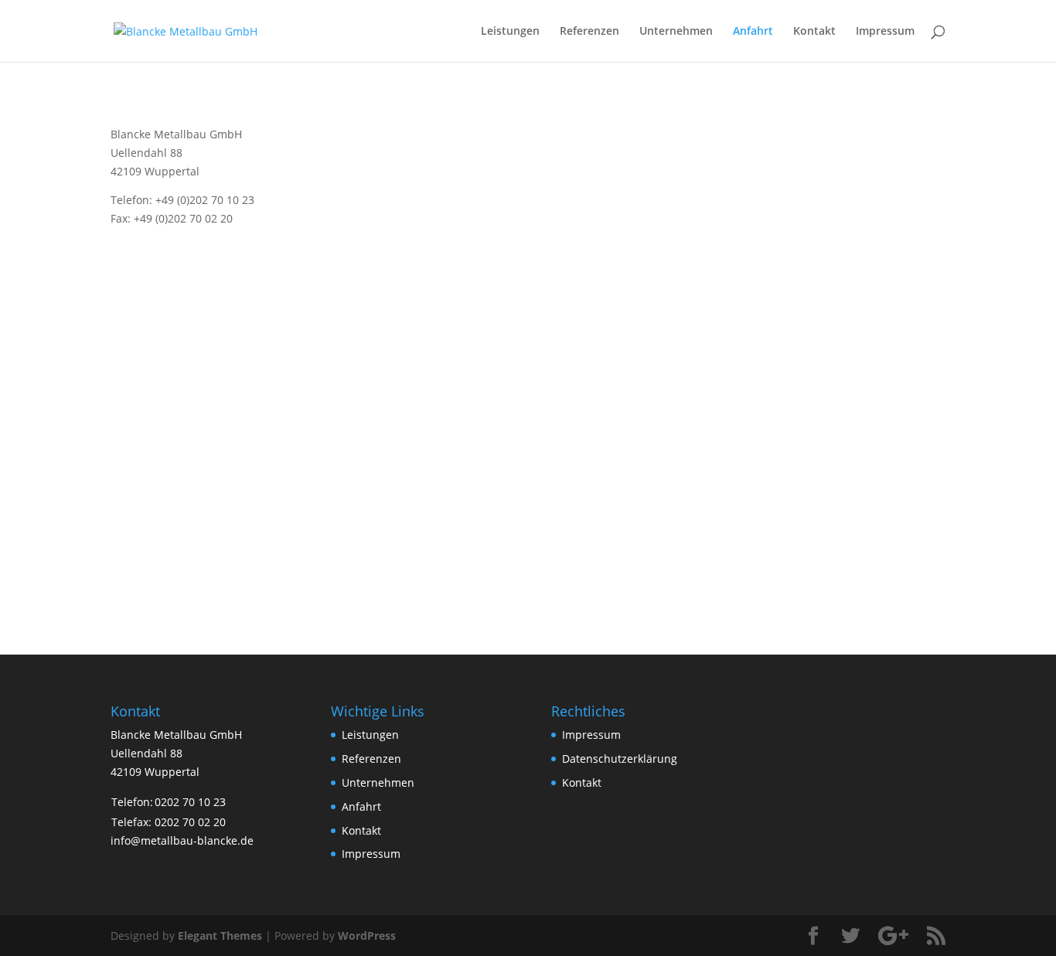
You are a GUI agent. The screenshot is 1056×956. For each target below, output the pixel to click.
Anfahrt (753, 32)
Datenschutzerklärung (619, 758)
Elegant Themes (220, 935)
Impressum (885, 32)
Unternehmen (676, 32)
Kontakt (814, 32)
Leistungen (510, 32)
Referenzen (589, 32)
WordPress (367, 935)
